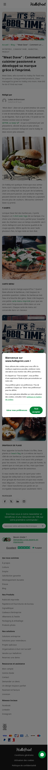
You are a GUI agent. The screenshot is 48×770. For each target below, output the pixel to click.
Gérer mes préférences (16, 410)
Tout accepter (36, 410)
